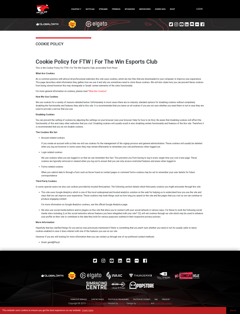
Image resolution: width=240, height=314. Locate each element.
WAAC (122, 303)
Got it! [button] (233, 310)
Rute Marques (143, 303)
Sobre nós (160, 9)
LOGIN (199, 9)
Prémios (116, 9)
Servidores (145, 9)
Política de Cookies (141, 299)
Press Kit (166, 299)
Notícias (90, 9)
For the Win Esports (96, 303)
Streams (103, 9)
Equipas (75, 9)
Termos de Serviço (78, 299)
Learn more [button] (87, 310)
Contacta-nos (97, 299)
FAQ (156, 299)
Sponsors (130, 9)
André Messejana (163, 303)
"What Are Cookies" (97, 91)
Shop (172, 9)
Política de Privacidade (118, 299)
